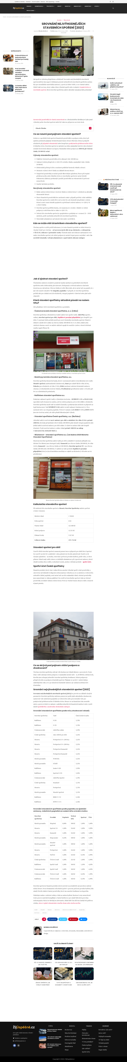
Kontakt (57, 1)
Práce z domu (30, 10)
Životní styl (50, 6)
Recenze (43, 1)
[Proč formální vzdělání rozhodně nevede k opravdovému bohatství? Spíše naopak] (8, 71)
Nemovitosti (77, 6)
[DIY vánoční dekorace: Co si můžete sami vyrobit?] (42, 1045)
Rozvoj (72, 1026)
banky (36, 909)
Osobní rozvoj (39, 6)
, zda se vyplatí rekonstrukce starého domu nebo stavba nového (59, 903)
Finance (29, 6)
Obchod (44, 912)
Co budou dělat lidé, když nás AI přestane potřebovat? (21, 88)
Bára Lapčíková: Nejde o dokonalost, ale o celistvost (116, 213)
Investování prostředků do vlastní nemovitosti (48, 120)
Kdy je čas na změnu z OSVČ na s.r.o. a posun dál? (116, 111)
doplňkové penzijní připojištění (69, 317)
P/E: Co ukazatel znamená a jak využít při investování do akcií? (116, 188)
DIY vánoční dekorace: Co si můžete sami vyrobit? (54, 1045)
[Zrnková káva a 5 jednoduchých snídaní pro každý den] (8, 58)
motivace (36, 912)
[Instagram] (113, 2)
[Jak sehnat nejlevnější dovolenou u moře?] (42, 1038)
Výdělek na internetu (20, 1)
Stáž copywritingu (50, 1)
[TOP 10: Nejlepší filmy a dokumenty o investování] (63, 973)
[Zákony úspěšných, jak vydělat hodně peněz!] (42, 973)
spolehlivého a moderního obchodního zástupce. (54, 707)
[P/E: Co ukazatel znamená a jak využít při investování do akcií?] (42, 953)
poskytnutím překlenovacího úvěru (81, 143)
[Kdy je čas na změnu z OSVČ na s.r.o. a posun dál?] (103, 111)
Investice (67, 6)
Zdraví (59, 6)
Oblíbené (105, 1026)
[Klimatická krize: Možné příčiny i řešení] (42, 1031)
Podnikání (28, 1)
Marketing (88, 6)
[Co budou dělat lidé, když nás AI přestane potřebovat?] (8, 88)
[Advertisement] (63, 105)
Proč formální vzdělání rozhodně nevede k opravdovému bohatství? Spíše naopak (22, 73)
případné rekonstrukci (50, 143)
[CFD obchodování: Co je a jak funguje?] (63, 953)
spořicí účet (87, 562)
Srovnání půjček (36, 1)
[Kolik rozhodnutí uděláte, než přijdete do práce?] (103, 85)
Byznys (97, 6)
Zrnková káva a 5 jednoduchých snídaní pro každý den (21, 58)
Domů (4, 16)
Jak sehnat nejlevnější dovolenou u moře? (54, 1037)
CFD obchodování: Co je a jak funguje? (117, 201)
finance (50, 909)
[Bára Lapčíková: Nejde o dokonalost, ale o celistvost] (103, 213)
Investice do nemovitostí (69, 909)
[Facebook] (110, 2)
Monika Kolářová (43, 31)
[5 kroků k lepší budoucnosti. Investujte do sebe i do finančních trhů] (103, 96)
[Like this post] (44, 919)
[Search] (113, 8)
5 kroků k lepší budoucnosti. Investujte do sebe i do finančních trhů (117, 98)
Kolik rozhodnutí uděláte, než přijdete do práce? (117, 85)
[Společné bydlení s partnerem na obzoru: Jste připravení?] (84, 953)
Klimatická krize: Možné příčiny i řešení (54, 1030)
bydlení (43, 909)
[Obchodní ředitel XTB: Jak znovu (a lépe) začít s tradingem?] (84, 973)
